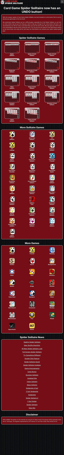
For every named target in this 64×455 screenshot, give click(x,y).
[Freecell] (32, 252)
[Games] (32, 328)
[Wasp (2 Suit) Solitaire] (32, 85)
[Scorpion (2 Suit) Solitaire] (32, 102)
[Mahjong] (52, 252)
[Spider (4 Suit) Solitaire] (52, 52)
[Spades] (12, 284)
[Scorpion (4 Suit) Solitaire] (52, 102)
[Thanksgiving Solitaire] (12, 223)
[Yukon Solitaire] (12, 118)
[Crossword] (32, 306)
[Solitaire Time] (32, 201)
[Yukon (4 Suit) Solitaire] (32, 118)
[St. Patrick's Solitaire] (32, 212)
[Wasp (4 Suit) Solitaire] (52, 85)
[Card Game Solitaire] (32, 158)
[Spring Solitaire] (12, 212)
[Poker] (12, 274)
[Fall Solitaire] (12, 190)
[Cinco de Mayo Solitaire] (32, 180)
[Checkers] (52, 274)
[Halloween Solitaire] (32, 190)
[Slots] (32, 274)
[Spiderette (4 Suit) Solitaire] (52, 69)
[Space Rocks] (12, 328)
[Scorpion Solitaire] (12, 102)
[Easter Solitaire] (52, 180)
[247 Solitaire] (12, 136)
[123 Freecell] (52, 136)
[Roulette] (52, 284)
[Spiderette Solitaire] (12, 69)
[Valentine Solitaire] (32, 223)
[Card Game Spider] (52, 169)
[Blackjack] (32, 295)
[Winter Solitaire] (52, 223)
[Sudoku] (12, 263)
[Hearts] (32, 263)
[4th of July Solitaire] (32, 136)
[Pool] (32, 317)
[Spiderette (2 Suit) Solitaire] (32, 69)
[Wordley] (52, 306)
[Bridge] (32, 284)
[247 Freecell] (12, 147)
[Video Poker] (12, 295)
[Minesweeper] (12, 317)
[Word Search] (12, 306)
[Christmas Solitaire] (12, 180)
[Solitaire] (12, 252)
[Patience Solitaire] (52, 147)
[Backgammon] (52, 263)
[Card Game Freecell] (52, 158)
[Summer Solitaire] (52, 212)
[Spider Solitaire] (12, 52)
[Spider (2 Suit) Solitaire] (32, 52)
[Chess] (52, 295)
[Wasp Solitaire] (12, 85)
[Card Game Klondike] (12, 169)
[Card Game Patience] (32, 169)
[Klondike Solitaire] (32, 147)
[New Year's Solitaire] (52, 190)
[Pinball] (52, 317)
